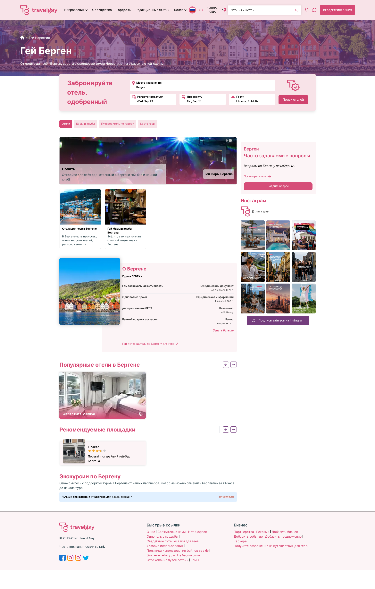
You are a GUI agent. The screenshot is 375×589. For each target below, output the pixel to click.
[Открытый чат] (314, 10)
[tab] (227, 140)
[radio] (90, 451)
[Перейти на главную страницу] (39, 10)
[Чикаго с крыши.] (253, 298)
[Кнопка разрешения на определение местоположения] (225, 10)
